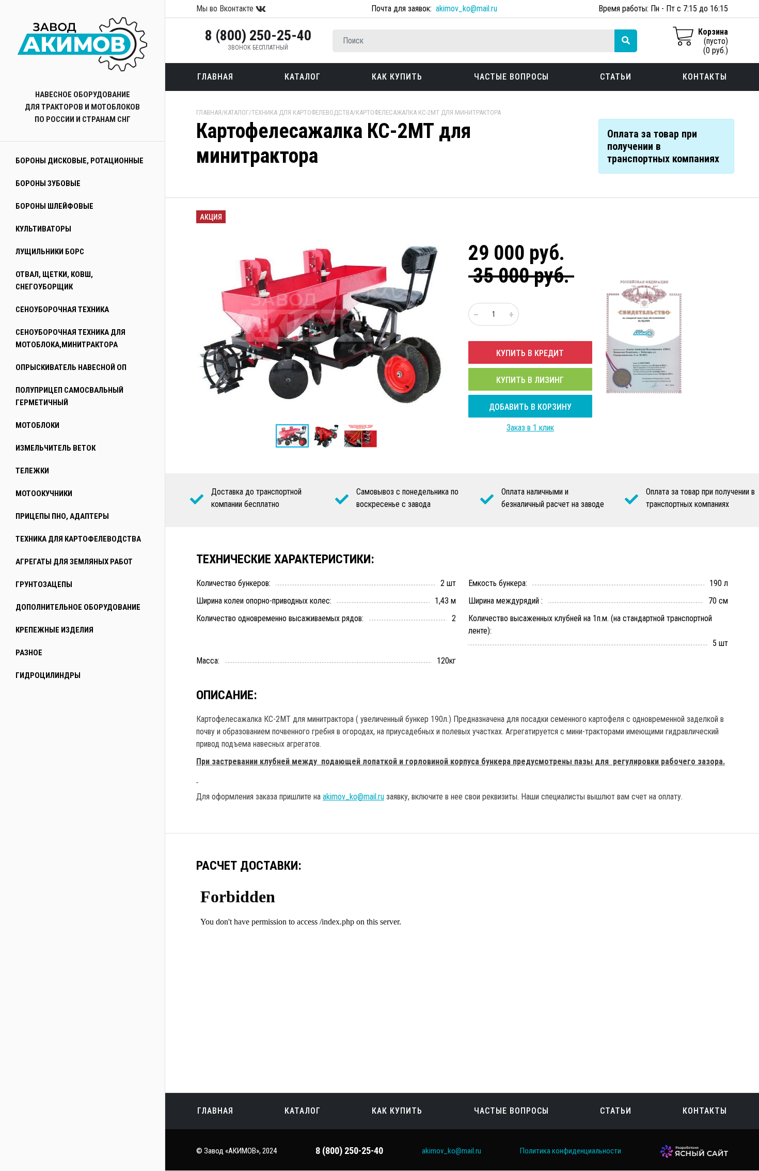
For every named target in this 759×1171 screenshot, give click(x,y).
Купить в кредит (530, 353)
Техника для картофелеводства (78, 539)
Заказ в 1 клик (530, 428)
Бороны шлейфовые (54, 206)
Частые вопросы (511, 77)
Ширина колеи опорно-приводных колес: (263, 601)
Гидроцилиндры (48, 675)
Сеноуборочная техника (62, 309)
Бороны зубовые (48, 183)
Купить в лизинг (530, 380)
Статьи (615, 77)
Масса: (207, 661)
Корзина (713, 32)
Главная (215, 77)
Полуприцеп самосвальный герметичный (69, 396)
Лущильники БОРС (49, 251)
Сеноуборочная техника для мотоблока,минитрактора (70, 338)
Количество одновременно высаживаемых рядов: (279, 618)
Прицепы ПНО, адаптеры (62, 516)
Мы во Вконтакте (226, 8)
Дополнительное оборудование (77, 607)
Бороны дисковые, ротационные (79, 160)
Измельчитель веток (55, 448)
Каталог (302, 77)
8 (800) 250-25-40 (258, 35)
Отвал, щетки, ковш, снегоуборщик (54, 280)
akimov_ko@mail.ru (466, 8)
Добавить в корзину (530, 407)
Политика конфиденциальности (570, 1150)
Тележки (32, 470)
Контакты (705, 77)
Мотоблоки (37, 425)
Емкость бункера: (497, 583)
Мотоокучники (43, 493)
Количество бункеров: (233, 583)
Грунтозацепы (43, 584)
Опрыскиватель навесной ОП (70, 367)
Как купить (397, 77)
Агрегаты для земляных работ (74, 561)
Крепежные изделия (54, 630)
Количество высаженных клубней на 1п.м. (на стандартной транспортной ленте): (590, 624)
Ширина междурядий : (505, 601)
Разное (28, 652)
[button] (446, 237)
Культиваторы (43, 229)
